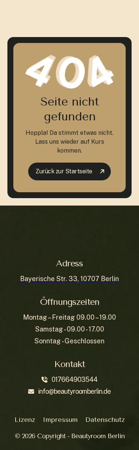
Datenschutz (105, 420)
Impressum (60, 420)
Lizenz (24, 420)
